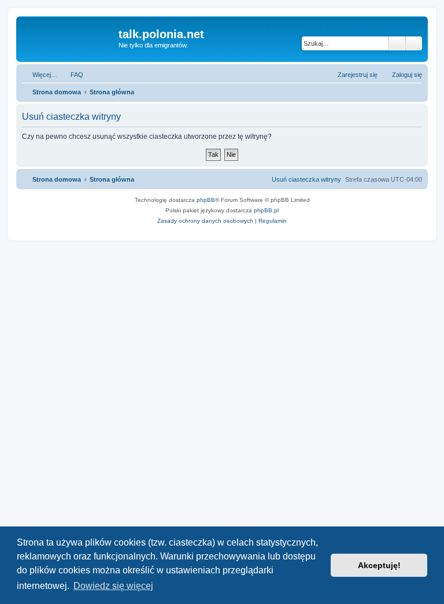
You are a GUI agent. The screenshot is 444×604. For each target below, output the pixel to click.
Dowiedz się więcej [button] (113, 586)
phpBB (206, 200)
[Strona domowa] (69, 37)
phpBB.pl (266, 210)
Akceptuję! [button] (379, 565)
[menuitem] (71, 75)
